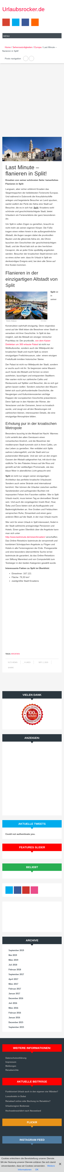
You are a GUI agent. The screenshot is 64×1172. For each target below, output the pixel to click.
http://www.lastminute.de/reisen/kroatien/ (25, 537)
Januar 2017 (14, 993)
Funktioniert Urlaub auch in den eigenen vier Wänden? (31, 1091)
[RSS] (34, 23)
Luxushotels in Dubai (15, 1096)
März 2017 (13, 984)
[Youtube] (26, 891)
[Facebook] (24, 23)
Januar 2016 (14, 1017)
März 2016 (13, 1008)
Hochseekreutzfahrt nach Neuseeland (23, 1111)
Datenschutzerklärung (15, 1058)
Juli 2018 (13, 965)
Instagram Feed (32, 1139)
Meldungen (10, 1066)
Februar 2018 (15, 969)
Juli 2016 (13, 1003)
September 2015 (16, 1027)
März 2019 (13, 960)
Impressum (10, 1062)
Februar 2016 (15, 1013)
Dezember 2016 (16, 998)
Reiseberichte (11, 1070)
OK (36, 1169)
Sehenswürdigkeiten (22, 47)
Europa (37, 47)
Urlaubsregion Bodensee (17, 1106)
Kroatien (15, 654)
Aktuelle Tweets (32, 823)
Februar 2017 (15, 989)
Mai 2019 (13, 955)
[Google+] (6, 23)
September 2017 (16, 974)
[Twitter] (14, 23)
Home (8, 47)
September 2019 (16, 950)
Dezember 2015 (16, 1022)
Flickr (32, 1122)
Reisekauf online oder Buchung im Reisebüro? (27, 1101)
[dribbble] (34, 891)
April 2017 (13, 979)
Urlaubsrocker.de (23, 9)
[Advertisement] (32, 103)
